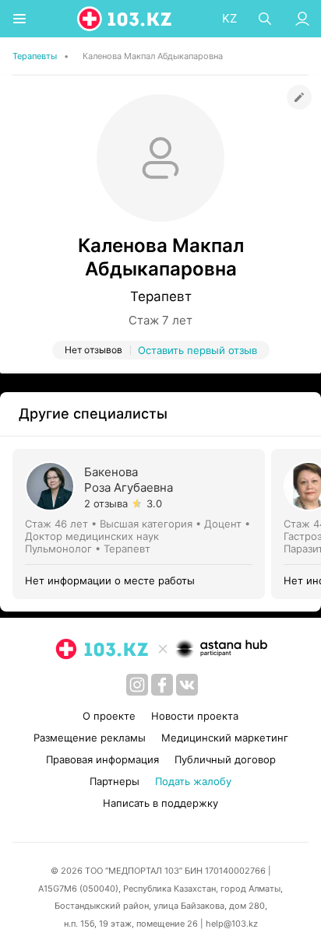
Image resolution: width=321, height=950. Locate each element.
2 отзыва (106, 503)
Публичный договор (225, 759)
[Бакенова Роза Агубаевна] (141, 524)
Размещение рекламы (90, 737)
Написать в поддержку (160, 803)
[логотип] (125, 18)
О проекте (109, 716)
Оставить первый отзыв (197, 350)
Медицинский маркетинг (224, 737)
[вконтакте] (187, 685)
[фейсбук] (162, 685)
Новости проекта (194, 716)
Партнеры (114, 781)
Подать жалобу (193, 781)
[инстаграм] (137, 685)
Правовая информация (102, 759)
